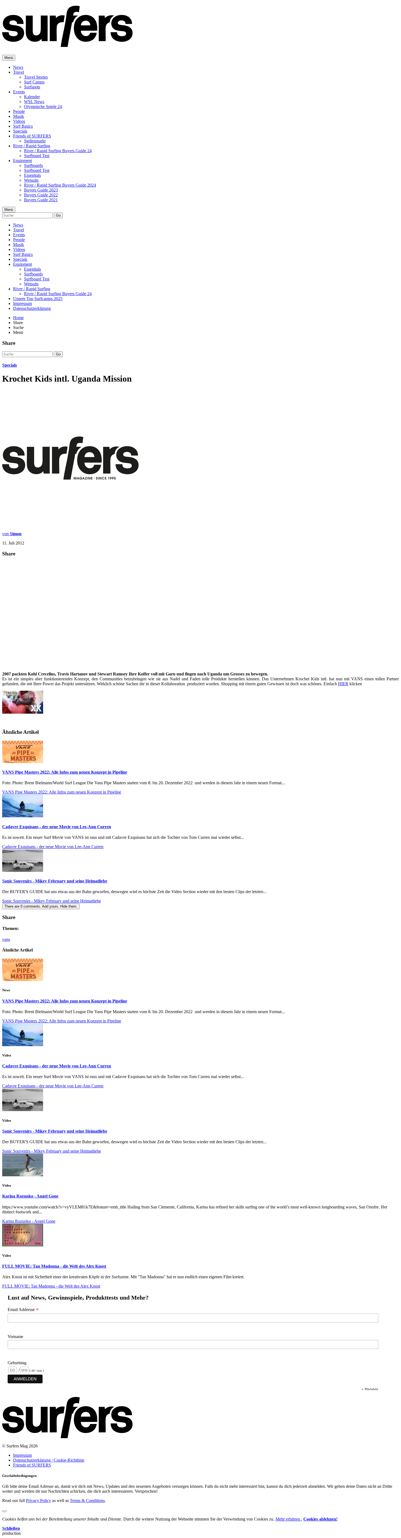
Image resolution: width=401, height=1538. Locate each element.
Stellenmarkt (35, 141)
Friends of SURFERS (32, 136)
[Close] (4, 1511)
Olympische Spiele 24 (43, 106)
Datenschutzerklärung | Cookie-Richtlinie (48, 1460)
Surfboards (33, 165)
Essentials (32, 175)
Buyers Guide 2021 (41, 200)
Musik (18, 116)
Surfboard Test (36, 155)
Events (19, 91)
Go (58, 215)
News (18, 67)
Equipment (22, 160)
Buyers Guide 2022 (41, 195)
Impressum (22, 303)
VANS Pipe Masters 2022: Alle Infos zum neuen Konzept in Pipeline (64, 772)
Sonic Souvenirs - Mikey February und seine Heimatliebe (54, 881)
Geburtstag (17, 1362)
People (19, 111)
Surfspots (32, 87)
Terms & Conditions (87, 1500)
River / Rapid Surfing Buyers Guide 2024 (60, 185)
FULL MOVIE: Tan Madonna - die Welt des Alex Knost (54, 1266)
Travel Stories (36, 77)
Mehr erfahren (288, 1519)
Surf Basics (23, 126)
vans (6, 939)
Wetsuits (31, 180)
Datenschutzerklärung (32, 308)
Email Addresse (23, 1310)
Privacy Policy (38, 1500)
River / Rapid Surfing (31, 145)
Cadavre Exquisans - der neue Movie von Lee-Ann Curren (56, 826)
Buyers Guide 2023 (41, 190)
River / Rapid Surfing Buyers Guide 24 (58, 150)
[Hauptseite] (67, 44)
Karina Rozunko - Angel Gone (30, 1196)
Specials (20, 131)
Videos (19, 121)
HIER (343, 683)
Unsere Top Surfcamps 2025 (37, 298)
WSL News (34, 101)
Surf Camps (34, 82)
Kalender (32, 96)
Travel (18, 72)
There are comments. (40, 906)
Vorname (15, 1336)
